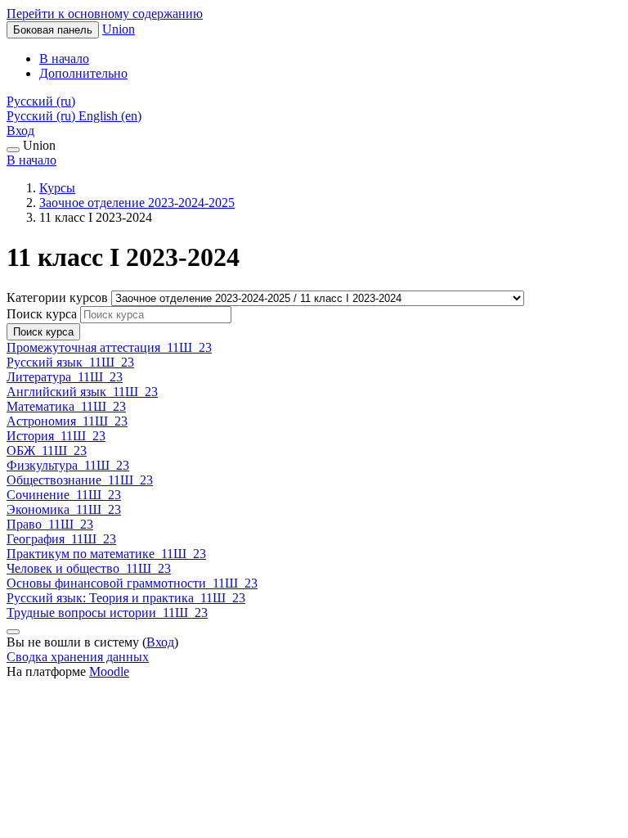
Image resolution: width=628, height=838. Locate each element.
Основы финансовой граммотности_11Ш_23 (132, 583)
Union (118, 29)
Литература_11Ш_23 (65, 377)
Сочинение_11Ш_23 (64, 495)
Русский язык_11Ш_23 (70, 362)
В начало (31, 160)
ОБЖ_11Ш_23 (47, 450)
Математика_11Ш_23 (66, 406)
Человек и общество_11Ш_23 (89, 568)
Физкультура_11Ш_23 (68, 465)
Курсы (57, 188)
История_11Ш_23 (56, 436)
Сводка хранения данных (78, 657)
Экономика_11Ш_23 (64, 509)
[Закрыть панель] (13, 149)
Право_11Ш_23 (50, 524)
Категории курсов (59, 297)
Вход (20, 130)
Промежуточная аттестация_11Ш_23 (109, 347)
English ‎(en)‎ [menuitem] (109, 116)
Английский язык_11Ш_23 (82, 392)
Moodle (109, 671)
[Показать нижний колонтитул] (13, 631)
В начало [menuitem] (64, 58)
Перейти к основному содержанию (105, 13)
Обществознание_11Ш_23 (80, 480)
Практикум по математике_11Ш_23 (106, 554)
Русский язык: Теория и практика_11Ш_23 (126, 598)
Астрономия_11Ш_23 (67, 421)
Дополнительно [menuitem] (83, 73)
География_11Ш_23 (61, 539)
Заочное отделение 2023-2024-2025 (137, 203)
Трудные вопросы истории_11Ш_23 (107, 612)
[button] (41, 101)
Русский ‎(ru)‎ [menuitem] (42, 116)
